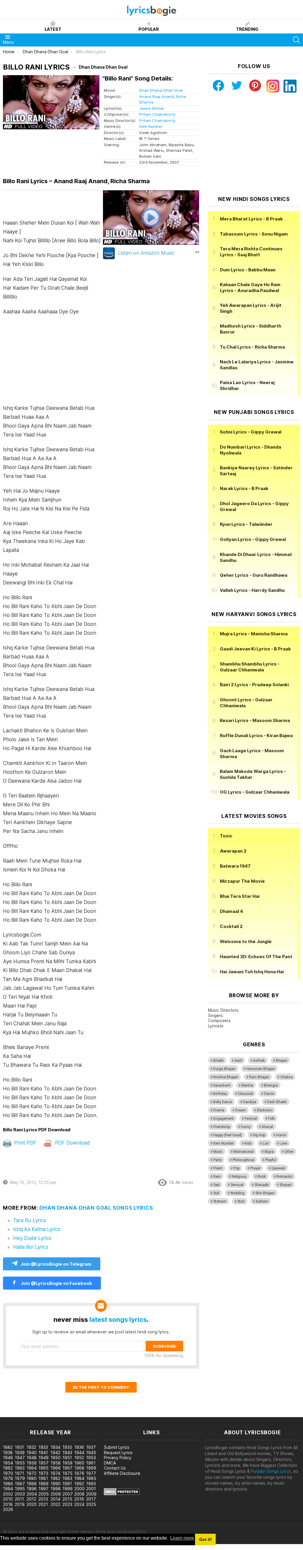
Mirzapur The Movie (242, 881)
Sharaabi (261, 1185)
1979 (20, 1478)
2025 (91, 1504)
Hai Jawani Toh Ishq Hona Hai (252, 971)
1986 (8, 1483)
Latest (53, 29)
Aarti (238, 1060)
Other (289, 1152)
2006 (56, 1493)
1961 (91, 1462)
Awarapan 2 (233, 851)
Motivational (243, 1152)
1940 (32, 1452)
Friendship (221, 1127)
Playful (270, 1160)
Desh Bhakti (277, 1102)
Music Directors (223, 1010)
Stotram (219, 1201)
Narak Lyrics (244, 488)
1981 (43, 1478)
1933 (43, 1447)
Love (283, 1143)
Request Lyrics (118, 1452)
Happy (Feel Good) (227, 1135)
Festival (251, 1118)
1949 (43, 1457)
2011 (19, 1498)
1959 (67, 1462)
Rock (262, 1176)
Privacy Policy (117, 1457)
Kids (248, 1143)
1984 (79, 1478)
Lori (266, 1143)
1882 (8, 1447)
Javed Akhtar (151, 108)
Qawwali (278, 1168)
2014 (55, 1498)
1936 (79, 1447)
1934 (55, 1447)
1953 (91, 1457)
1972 (31, 1473)
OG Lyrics (254, 792)
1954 (8, 1462)
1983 (67, 1478)
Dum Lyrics (247, 270)
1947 (20, 1457)
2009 (91, 1493)
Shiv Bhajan (265, 1193)
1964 (32, 1467)
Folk (271, 1118)
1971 (19, 1473)
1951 (67, 1457)
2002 (8, 1493)
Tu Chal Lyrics (252, 347)
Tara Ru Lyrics (29, 1220)
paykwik (84, 1414)
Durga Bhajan (224, 1069)
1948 (32, 1457)
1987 (20, 1483)
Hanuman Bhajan (260, 1069)
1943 (67, 1452)
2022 (55, 1504)
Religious (239, 1176)
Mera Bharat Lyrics (251, 219)
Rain (217, 1176)
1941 (43, 1452)
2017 (91, 1498)
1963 (20, 1467)
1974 (55, 1473)
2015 (67, 1498)
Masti (218, 1152)
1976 (79, 1473)
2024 (79, 1504)
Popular (148, 29)
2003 (20, 1493)
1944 (79, 1452)
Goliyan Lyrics (253, 539)
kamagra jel (104, 1414)
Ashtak (259, 1060)
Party (217, 1160)
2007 (67, 1493)
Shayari (286, 1185)
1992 (79, 1483)
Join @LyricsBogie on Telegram (55, 1264)
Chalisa (286, 1077)
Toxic (226, 836)
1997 (43, 1488)
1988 (32, 1483)
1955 (20, 1462)
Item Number (150, 126)
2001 (91, 1488)
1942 (55, 1452)
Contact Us (115, 1467)
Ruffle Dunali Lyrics (256, 735)
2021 (43, 1504)
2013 (43, 1498)
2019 (20, 1504)
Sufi (216, 1193)
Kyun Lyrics (246, 524)
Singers (215, 1015)
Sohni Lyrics (250, 432)
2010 (8, 1498)
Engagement (223, 1118)
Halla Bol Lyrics (30, 1247)
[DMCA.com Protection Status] (122, 1493)
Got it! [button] (205, 1539)
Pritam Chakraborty (157, 114)
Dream (240, 1110)
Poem (218, 1168)
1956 (32, 1462)
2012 (31, 1498)
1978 (8, 1478)
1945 (91, 1452)
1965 (43, 1467)
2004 (32, 1493)
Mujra (269, 1152)
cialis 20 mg (11, 1414)
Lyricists (215, 1025)
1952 (79, 1457)
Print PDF (24, 1143)
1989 (43, 1483)
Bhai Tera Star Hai (240, 896)
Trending (247, 29)
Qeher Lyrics (253, 575)
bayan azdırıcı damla (55, 1414)
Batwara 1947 (235, 866)
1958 (56, 1462)
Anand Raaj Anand (156, 96)
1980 (32, 1478)
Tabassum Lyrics (254, 234)
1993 (91, 1483)
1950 (56, 1457)
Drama (218, 1110)
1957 (43, 1462)
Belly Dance (222, 1102)
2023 (67, 1504)
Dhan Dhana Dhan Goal (161, 90)
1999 (67, 1488)
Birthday (220, 1094)
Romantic (284, 1176)
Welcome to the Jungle (246, 941)
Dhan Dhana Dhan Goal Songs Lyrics (96, 1208)
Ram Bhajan (259, 1077)
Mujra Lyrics (254, 634)
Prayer (255, 1168)
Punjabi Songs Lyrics (271, 1471)
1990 (56, 1483)
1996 (32, 1488)
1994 (8, 1488)
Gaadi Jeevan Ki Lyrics (255, 649)
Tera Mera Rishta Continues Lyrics (251, 251)
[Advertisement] (52, 363)
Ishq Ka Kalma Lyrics (36, 1229)
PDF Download (72, 1143)
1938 (8, 1452)
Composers (219, 1020)
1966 (56, 1467)
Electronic (265, 1110)
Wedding (237, 1193)
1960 (79, 1462)
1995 (20, 1488)
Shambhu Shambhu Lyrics (250, 667)
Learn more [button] (182, 1538)
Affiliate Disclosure (122, 1473)
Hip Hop (259, 1135)
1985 (91, 1478)
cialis (28, 1414)
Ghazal (267, 1127)
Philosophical (243, 1160)
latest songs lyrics (118, 1319)
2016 (79, 1498)
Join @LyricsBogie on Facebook (56, 1283)
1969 (91, 1467)
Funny (246, 1127)
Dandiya (249, 1102)
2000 (79, 1488)
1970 (8, 1473)
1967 (67, 1467)
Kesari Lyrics (255, 720)
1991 (67, 1483)
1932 (31, 1447)
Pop (236, 1168)
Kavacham (222, 1085)
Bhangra (271, 1085)
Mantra (247, 1085)
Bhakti (218, 1060)
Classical (245, 1094)
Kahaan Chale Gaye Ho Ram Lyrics (250, 287)
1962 (8, 1467)
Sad (216, 1185)
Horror (281, 1135)
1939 (20, 1452)
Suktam (262, 1201)
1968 (79, 1467)
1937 (91, 1447)
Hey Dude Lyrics (32, 1238)
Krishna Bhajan (225, 1077)
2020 (32, 1504)
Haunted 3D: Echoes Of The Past (256, 956)
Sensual (237, 1185)
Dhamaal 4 (231, 911)
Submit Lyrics (116, 1447)
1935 (67, 1447)
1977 (91, 1473)
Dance (269, 1094)
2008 (79, 1493)
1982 (55, 1478)
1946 (8, 1457)
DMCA (110, 1462)
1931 (19, 1447)
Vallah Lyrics (252, 590)
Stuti (241, 1201)
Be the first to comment (101, 1387)
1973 (43, 1473)
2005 (43, 1493)
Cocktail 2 (231, 926)
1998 (56, 1488)
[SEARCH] (296, 40)
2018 (8, 1504)
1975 (67, 1473)
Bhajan (281, 1060)
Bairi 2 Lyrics (254, 684)
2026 (8, 1509)
